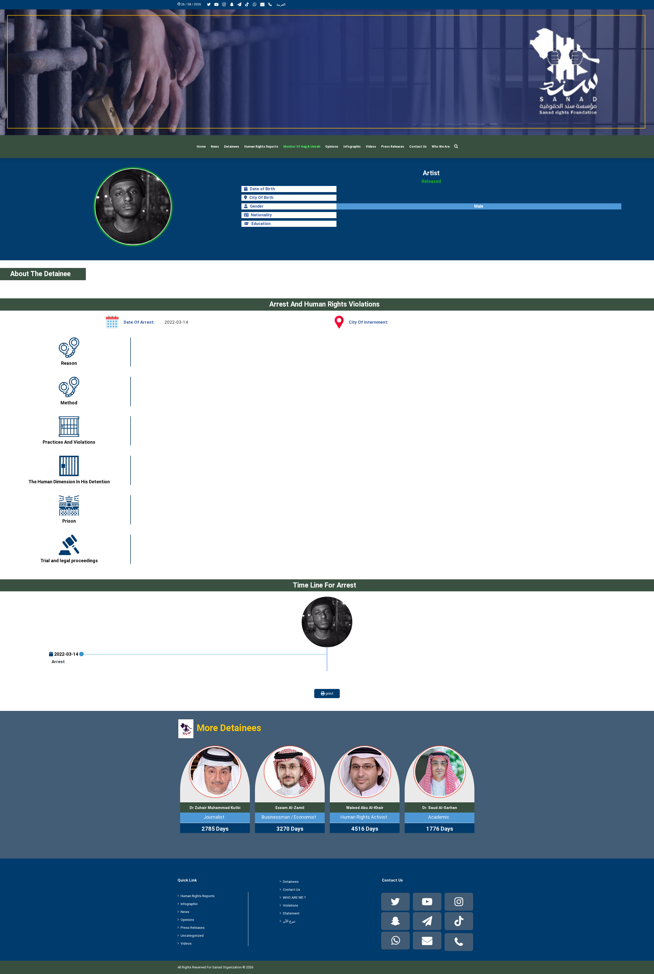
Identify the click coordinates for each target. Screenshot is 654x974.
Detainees (231, 146)
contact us (291, 889)
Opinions (331, 146)
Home (201, 146)
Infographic (352, 146)
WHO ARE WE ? (294, 897)
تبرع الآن (289, 921)
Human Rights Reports (261, 146)
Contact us (418, 146)
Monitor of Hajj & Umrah (301, 146)
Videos (371, 146)
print (329, 693)
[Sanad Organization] (327, 72)
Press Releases (392, 146)
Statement (291, 913)
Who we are (441, 146)
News (215, 146)
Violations (290, 905)
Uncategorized (192, 935)
